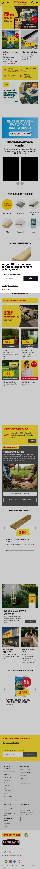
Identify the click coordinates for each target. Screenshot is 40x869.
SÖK (30, 278)
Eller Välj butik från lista (10, 286)
